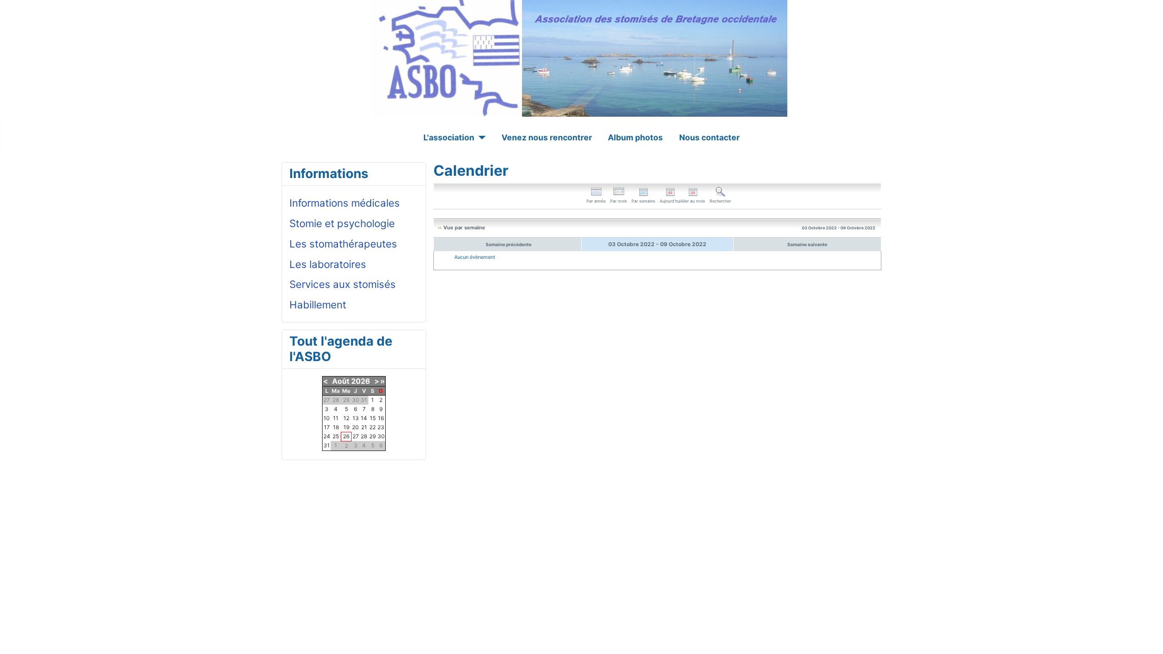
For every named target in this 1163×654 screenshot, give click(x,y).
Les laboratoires (327, 264)
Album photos (635, 137)
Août (340, 381)
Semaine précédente (509, 244)
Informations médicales (344, 203)
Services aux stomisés (342, 284)
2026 (360, 381)
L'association (448, 137)
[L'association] (480, 138)
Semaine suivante (807, 244)
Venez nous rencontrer (547, 137)
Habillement (317, 304)
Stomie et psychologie (342, 223)
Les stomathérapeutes (343, 244)
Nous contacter (709, 137)
